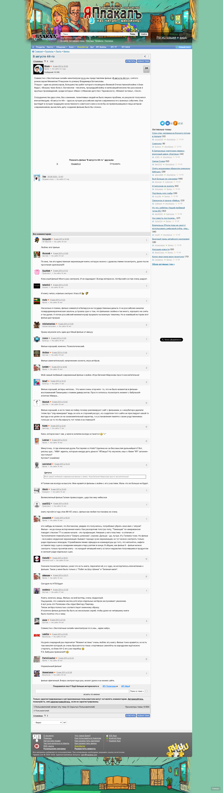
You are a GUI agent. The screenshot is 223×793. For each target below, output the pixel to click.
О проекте (48, 735)
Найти (144, 34)
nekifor (45, 634)
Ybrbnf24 (158, 221)
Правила (99, 41)
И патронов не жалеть (163, 186)
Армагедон (47, 672)
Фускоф (46, 253)
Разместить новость (85, 748)
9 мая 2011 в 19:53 (60, 558)
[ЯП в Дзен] (171, 123)
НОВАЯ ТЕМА (143, 61)
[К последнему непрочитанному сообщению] (52, 61)
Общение (60, 47)
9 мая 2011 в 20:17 (60, 575)
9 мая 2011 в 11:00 (60, 253)
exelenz (46, 589)
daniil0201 (159, 214)
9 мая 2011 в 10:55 (60, 66)
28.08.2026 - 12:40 (55, 177)
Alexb (45, 489)
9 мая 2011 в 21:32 (57, 620)
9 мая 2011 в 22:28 (64, 672)
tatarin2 (46, 285)
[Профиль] (38, 69)
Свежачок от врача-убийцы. (166, 200)
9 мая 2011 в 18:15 (60, 503)
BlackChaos (159, 252)
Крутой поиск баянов (71, 38)
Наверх (215, 788)
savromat (46, 464)
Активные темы (77, 41)
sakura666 (159, 175)
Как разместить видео (86, 743)
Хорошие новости (161, 249)
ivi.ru (83, 78)
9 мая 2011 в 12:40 (59, 402)
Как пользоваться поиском (88, 738)
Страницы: (38, 61)
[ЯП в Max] (182, 123)
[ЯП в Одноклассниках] (175, 123)
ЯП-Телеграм (109, 686)
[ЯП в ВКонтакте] (167, 123)
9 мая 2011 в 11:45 (58, 338)
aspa (44, 620)
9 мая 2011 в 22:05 (60, 634)
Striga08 (46, 239)
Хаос (71, 47)
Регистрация (166, 37)
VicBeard (158, 203)
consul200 (159, 139)
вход (183, 37)
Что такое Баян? (83, 735)
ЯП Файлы (101, 47)
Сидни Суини (158, 161)
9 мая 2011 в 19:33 (62, 518)
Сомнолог (157, 143)
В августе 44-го (44, 56)
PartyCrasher (48, 658)
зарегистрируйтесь (60, 701)
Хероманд (159, 189)
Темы (132, 34)
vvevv (45, 338)
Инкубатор (82, 47)
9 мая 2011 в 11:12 (60, 271)
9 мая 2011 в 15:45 (58, 489)
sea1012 (46, 503)
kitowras (158, 182)
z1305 (157, 157)
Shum (47, 66)
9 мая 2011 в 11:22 (57, 300)
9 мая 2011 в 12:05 (59, 367)
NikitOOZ (158, 164)
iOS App (113, 735)
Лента (50, 47)
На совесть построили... (164, 218)
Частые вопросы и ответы (56, 743)
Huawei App (115, 741)
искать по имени (91, 694)
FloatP (157, 235)
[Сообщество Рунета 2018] (170, 750)
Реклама (109, 41)
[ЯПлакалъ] (45, 37)
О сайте (64, 41)
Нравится (76, 164)
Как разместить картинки (87, 741)
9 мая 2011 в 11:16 (60, 285)
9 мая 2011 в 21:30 (60, 590)
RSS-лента (48, 746)
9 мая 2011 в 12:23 (58, 381)
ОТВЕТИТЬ (131, 61)
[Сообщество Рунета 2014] (186, 750)
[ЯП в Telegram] (162, 123)
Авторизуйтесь (135, 699)
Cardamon (159, 260)
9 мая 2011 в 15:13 (59, 440)
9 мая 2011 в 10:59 (61, 239)
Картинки (170, 214)
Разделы (40, 47)
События (169, 182)
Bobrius (158, 147)
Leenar (45, 440)
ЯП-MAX (126, 47)
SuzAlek (46, 270)
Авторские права (52, 741)
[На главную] (33, 47)
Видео (66, 51)
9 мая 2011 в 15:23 (62, 464)
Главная (39, 51)
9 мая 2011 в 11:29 (65, 324)
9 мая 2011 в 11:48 (59, 352)
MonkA (45, 402)
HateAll (45, 558)
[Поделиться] (144, 56)
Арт (92, 47)
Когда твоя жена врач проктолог (168, 256)
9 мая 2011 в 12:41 (58, 426)
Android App (115, 738)
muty (44, 299)
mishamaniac (48, 323)
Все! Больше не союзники (164, 179)
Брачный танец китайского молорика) (171, 239)
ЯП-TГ (114, 47)
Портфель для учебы (162, 193)
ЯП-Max (125, 686)
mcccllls (158, 196)
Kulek (45, 425)
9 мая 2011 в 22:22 (66, 658)
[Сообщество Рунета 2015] (178, 750)
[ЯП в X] (179, 123)
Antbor (45, 352)
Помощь (90, 41)
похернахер (160, 245)
